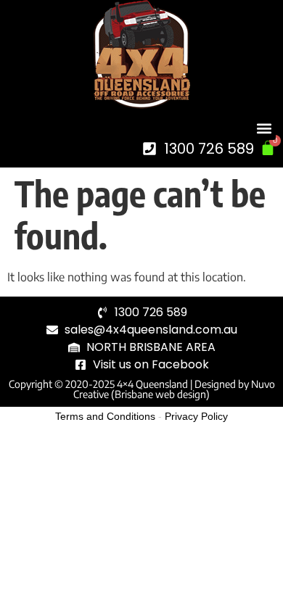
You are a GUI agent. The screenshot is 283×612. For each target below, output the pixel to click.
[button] (264, 128)
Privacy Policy (196, 416)
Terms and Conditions (105, 416)
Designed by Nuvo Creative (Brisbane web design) (174, 389)
